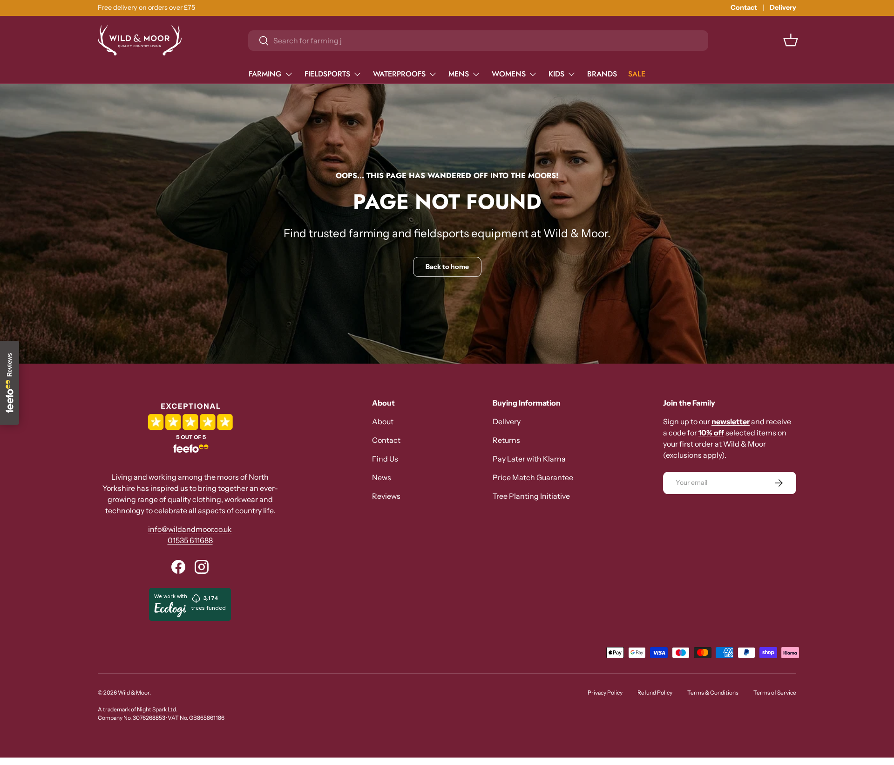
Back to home (447, 266)
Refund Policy (654, 692)
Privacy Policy (605, 692)
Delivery (783, 7)
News (381, 477)
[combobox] (478, 40)
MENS (458, 74)
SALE (636, 74)
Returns (506, 440)
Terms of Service (774, 692)
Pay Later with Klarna (529, 458)
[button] (790, 40)
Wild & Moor (133, 692)
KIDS (556, 74)
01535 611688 (190, 540)
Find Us (385, 458)
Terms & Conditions (712, 692)
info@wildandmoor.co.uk (190, 529)
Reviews (386, 496)
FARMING (265, 74)
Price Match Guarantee (533, 477)
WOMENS (509, 74)
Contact (744, 7)
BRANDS (602, 74)
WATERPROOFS (399, 74)
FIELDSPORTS (327, 74)
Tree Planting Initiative (531, 496)
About (382, 421)
